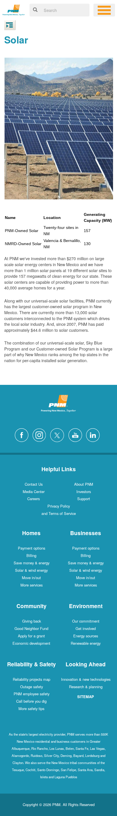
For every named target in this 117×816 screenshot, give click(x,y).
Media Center (34, 491)
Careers (33, 498)
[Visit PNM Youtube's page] (76, 434)
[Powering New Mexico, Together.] (14, 9)
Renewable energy (86, 643)
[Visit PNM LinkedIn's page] (94, 434)
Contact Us (34, 484)
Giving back (31, 621)
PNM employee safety (31, 693)
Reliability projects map (31, 679)
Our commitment (85, 621)
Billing (31, 555)
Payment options (31, 548)
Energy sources (85, 635)
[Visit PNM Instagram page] (40, 434)
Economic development (31, 643)
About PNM (83, 484)
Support (83, 498)
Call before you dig (31, 701)
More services (31, 585)
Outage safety (31, 686)
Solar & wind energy (31, 570)
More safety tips (31, 708)
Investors (83, 491)
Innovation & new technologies (85, 679)
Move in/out (31, 577)
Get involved (86, 628)
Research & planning (86, 686)
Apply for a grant (31, 635)
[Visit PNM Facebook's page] (23, 434)
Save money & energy (31, 562)
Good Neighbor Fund (31, 628)
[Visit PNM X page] (58, 434)
